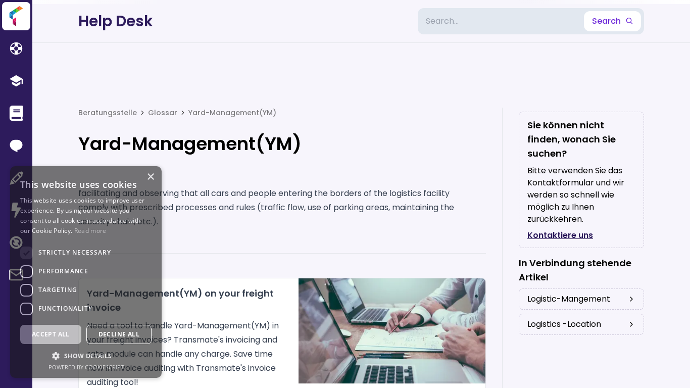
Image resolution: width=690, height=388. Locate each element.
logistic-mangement (568, 299)
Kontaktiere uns (560, 235)
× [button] (150, 177)
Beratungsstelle (107, 113)
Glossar (162, 113)
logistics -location (564, 324)
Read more (90, 230)
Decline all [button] (118, 334)
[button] (86, 356)
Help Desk (115, 21)
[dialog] (86, 272)
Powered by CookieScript (86, 367)
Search (606, 21)
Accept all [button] (51, 334)
